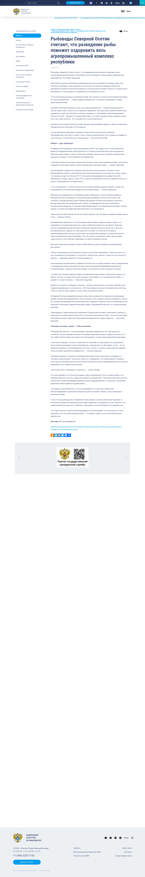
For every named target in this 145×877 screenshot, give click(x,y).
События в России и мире (25, 109)
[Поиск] (58, 3)
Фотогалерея (20, 56)
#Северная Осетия (58, 430)
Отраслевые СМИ (22, 65)
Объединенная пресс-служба (26, 31)
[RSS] (123, 3)
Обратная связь (75, 3)
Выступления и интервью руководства (24, 46)
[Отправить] (69, 435)
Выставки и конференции (25, 70)
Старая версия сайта (123, 856)
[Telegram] (101, 3)
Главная (53, 29)
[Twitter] (62, 435)
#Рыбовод (78, 427)
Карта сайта (127, 848)
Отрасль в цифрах (22, 86)
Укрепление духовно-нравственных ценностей (24, 104)
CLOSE (142, 3)
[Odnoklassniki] (52, 435)
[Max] (91, 3)
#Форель (117, 427)
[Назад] (19, 457)
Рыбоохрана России (23, 82)
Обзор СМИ (20, 52)
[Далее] (126, 457)
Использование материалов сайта (87, 852)
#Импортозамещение (59, 427)
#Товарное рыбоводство (92, 427)
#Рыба (70, 427)
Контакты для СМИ (81, 856)
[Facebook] (66, 435)
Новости (19, 36)
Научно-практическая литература (23, 76)
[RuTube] (117, 3)
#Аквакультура (72, 430)
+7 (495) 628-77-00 (23, 855)
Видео (18, 61)
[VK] (106, 3)
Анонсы (18, 40)
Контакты (128, 852)
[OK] (111, 3)
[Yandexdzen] (96, 3)
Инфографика (21, 91)
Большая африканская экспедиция (24, 97)
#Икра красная (108, 427)
